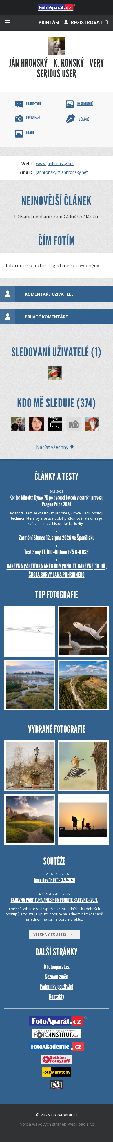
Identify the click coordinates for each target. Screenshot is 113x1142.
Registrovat (87, 22)
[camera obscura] (73, 424)
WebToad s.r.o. (81, 1124)
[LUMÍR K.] (18, 424)
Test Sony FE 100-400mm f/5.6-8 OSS (56, 552)
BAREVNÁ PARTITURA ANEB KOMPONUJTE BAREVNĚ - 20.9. (54, 900)
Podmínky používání (56, 987)
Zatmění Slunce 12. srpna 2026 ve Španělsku (56, 538)
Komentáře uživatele (49, 294)
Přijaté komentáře (46, 316)
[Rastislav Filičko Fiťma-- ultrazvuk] (55, 373)
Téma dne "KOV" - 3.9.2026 (54, 880)
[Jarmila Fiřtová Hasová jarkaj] (36, 424)
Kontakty (56, 996)
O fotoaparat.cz (57, 967)
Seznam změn (56, 977)
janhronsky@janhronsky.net (62, 172)
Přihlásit (51, 22)
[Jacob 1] (55, 424)
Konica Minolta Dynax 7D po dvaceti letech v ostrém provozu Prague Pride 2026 (56, 501)
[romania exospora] (92, 424)
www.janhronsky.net (55, 163)
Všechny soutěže (51, 934)
